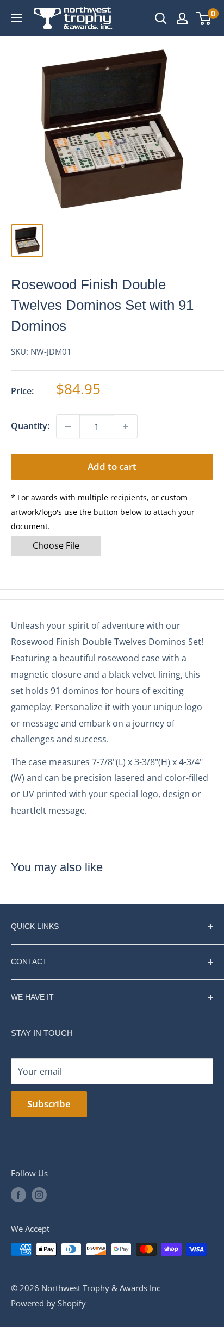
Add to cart (112, 466)
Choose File (56, 545)
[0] (204, 18)
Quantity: (30, 426)
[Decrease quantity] (68, 426)
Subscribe (49, 1103)
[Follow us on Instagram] (39, 1194)
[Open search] (161, 18)
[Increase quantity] (125, 426)
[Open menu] (16, 18)
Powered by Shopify (48, 1303)
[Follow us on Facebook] (18, 1194)
